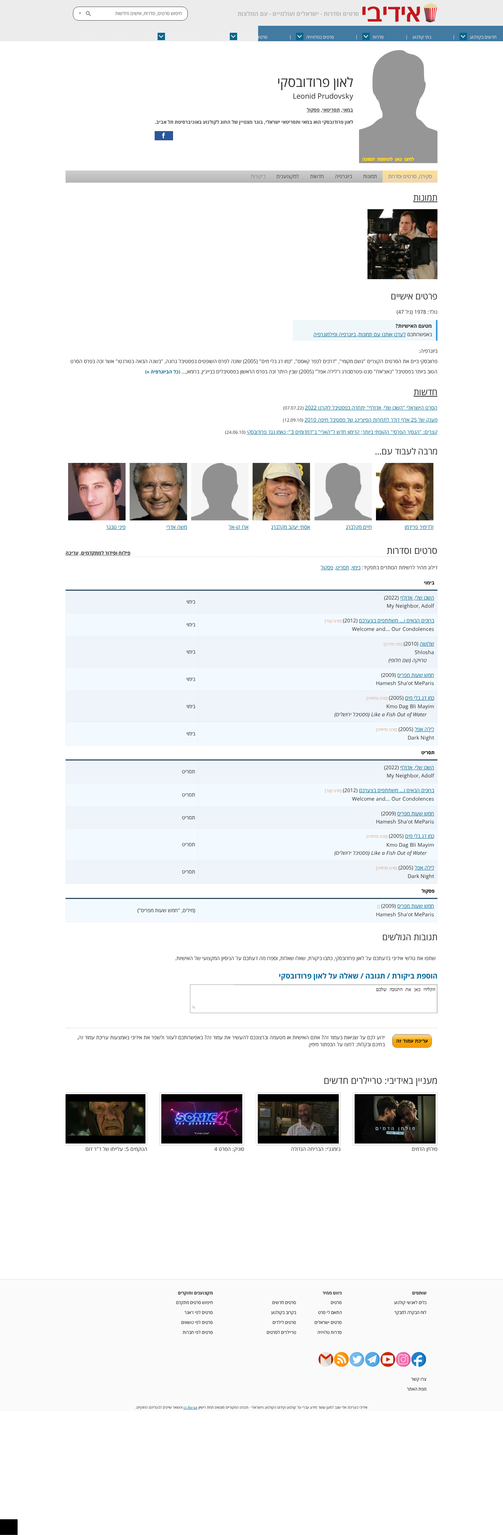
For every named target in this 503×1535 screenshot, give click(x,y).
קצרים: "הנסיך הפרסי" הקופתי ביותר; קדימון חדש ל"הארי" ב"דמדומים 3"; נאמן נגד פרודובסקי (342, 431)
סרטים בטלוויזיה (320, 37)
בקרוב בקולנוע (283, 1312)
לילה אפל (424, 729)
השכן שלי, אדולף (417, 597)
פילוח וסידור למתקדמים (105, 553)
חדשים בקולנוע (483, 37)
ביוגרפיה (343, 176)
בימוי (356, 567)
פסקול (313, 110)
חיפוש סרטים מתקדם (194, 1302)
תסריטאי (331, 110)
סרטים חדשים (284, 1302)
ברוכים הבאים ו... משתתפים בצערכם (396, 620)
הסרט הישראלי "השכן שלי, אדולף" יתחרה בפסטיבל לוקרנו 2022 (371, 407)
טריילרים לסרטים (281, 1332)
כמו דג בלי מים (419, 697)
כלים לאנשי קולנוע (410, 1302)
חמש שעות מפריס (415, 674)
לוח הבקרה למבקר (410, 1312)
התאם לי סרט (330, 1312)
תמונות (370, 176)
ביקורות (258, 176)
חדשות (317, 176)
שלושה (427, 643)
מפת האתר (416, 1389)
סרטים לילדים (284, 1322)
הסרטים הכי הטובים (184, 37)
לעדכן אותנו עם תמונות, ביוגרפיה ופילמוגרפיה (359, 334)
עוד (87, 37)
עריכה (72, 553)
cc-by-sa (190, 1407)
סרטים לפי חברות (198, 1332)
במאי (347, 110)
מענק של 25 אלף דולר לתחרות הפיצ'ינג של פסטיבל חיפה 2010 (371, 419)
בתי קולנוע (421, 37)
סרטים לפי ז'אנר (198, 1312)
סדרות (378, 37)
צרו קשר (418, 1379)
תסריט (342, 567)
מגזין (125, 37)
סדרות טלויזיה (329, 1332)
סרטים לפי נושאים (197, 1322)
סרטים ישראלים (253, 37)
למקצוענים (288, 176)
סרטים (336, 1302)
